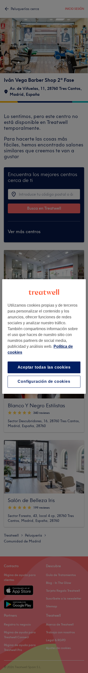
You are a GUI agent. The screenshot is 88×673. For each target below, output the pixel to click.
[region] (44, 336)
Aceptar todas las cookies (44, 367)
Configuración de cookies (44, 382)
